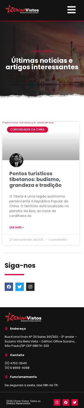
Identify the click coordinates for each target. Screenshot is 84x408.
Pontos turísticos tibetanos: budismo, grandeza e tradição (35, 179)
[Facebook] (9, 287)
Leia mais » (16, 227)
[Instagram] (30, 287)
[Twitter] (19, 287)
